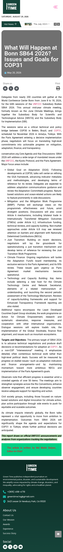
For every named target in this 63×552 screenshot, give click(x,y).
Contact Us (8, 515)
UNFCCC (37, 104)
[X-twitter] (10, 547)
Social (7, 542)
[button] (5, 88)
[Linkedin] (15, 547)
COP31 (57, 130)
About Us (9, 510)
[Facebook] (5, 547)
